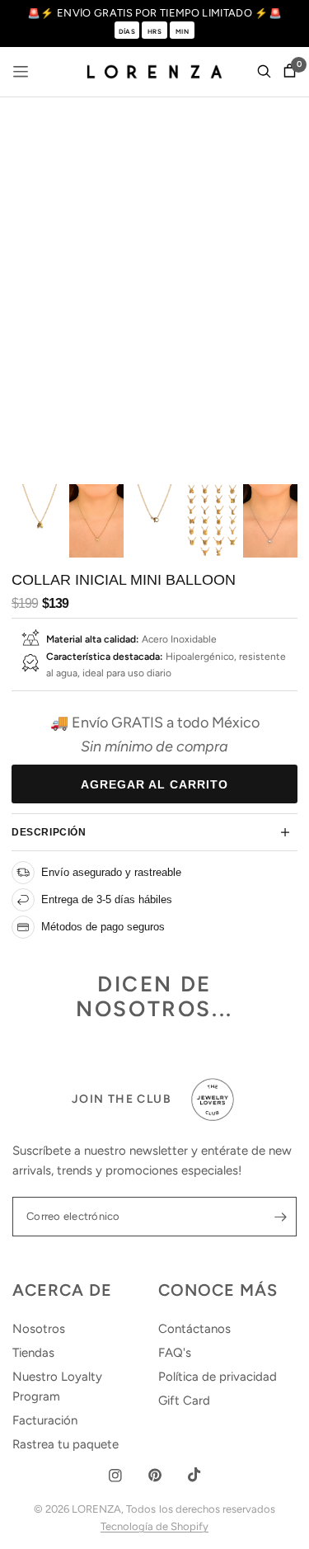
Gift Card (184, 1400)
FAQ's (174, 1352)
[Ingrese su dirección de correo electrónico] (280, 1216)
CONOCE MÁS (218, 1290)
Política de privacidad (217, 1376)
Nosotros (38, 1328)
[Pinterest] (155, 1475)
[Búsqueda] (264, 72)
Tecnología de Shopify (154, 1526)
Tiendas (33, 1352)
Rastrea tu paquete (65, 1444)
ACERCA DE (62, 1290)
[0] (287, 72)
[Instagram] (115, 1475)
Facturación (44, 1420)
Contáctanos (194, 1328)
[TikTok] (194, 1474)
